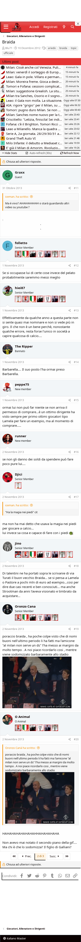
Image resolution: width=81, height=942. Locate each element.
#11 (76, 188)
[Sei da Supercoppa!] (55, 260)
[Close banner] (78, 24)
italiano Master (16, 938)
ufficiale (8, 53)
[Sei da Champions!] (40, 260)
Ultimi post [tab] (10, 61)
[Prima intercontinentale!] (62, 260)
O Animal (22, 716)
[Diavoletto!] (18, 260)
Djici (18, 474)
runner (20, 436)
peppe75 (22, 384)
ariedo (52, 48)
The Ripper (24, 346)
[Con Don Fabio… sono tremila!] (48, 260)
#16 (76, 452)
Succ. (53, 856)
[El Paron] (33, 260)
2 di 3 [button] (40, 856)
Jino (18, 543)
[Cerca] (72, 27)
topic (74, 48)
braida (63, 48)
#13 (76, 310)
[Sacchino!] (18, 560)
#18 (76, 566)
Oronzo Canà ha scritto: (20, 748)
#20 (76, 739)
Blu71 (8, 48)
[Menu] (6, 27)
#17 (76, 497)
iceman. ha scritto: (17, 197)
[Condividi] (69, 188)
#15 (76, 400)
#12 (76, 265)
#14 (76, 362)
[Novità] (64, 27)
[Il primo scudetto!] (26, 260)
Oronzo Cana (25, 606)
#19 (76, 629)
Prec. (27, 856)
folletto (21, 243)
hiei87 (20, 288)
